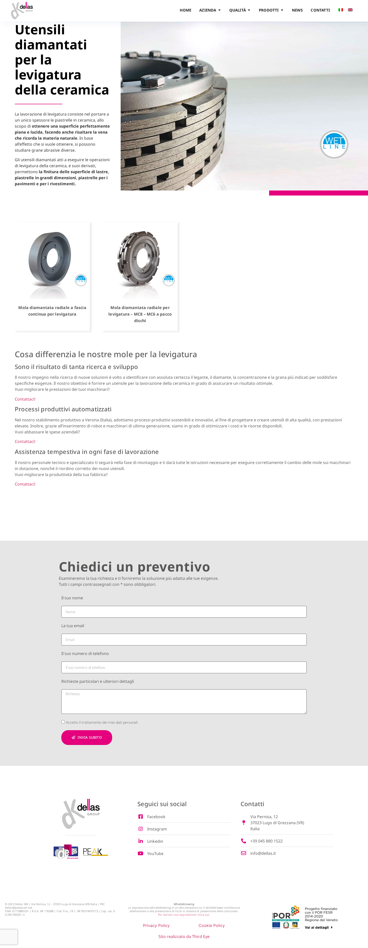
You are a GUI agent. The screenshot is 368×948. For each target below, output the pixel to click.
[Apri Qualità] (249, 10)
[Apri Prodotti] (282, 10)
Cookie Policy (212, 925)
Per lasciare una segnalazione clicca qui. (184, 914)
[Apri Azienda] (219, 10)
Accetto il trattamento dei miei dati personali (102, 722)
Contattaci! (25, 399)
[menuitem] (340, 10)
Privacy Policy (156, 925)
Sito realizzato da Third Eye (184, 936)
